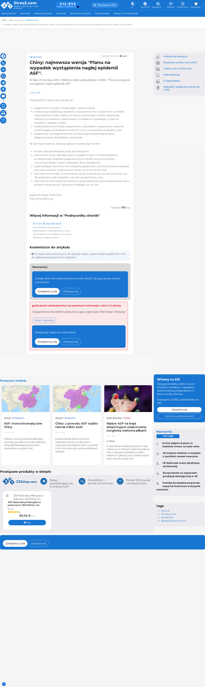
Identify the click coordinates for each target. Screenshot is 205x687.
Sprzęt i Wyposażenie (125, 13)
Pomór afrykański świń (47, 223)
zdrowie (165, 510)
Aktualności (9, 13)
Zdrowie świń (35, 57)
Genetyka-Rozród (80, 13)
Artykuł (127, 418)
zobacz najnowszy (44, 320)
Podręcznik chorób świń (177, 68)
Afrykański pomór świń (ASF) (180, 62)
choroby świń (168, 514)
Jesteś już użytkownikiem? (179, 416)
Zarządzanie (102, 13)
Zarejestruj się (47, 291)
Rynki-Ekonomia (43, 13)
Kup (28, 522)
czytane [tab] (168, 436)
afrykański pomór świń (173, 520)
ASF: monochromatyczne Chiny (23, 425)
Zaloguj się (70, 291)
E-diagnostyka (171, 80)
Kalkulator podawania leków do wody (181, 88)
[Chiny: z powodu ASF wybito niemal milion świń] (77, 398)
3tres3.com (25, 3)
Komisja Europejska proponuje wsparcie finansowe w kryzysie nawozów (178, 486)
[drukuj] (3, 113)
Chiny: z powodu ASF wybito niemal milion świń (76, 425)
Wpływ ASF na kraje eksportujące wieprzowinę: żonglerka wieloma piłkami (127, 427)
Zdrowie (25, 13)
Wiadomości (18, 418)
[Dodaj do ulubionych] (3, 106)
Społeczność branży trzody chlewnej (26, 7)
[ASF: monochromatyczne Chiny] (26, 398)
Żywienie (61, 13)
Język (124, 56)
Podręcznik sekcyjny (175, 56)
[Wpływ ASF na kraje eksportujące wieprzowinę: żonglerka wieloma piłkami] (128, 398)
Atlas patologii (171, 74)
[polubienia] (3, 120)
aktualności (167, 517)
